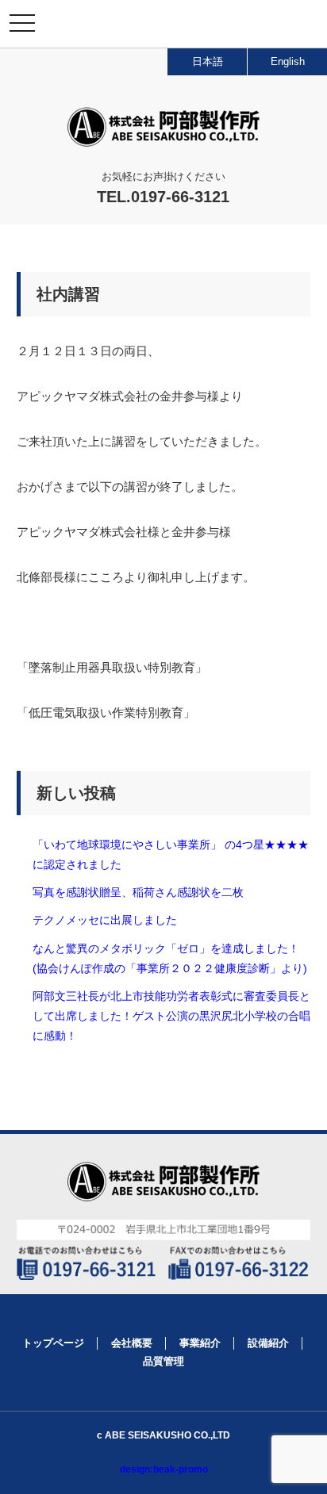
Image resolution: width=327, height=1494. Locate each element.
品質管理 (163, 1361)
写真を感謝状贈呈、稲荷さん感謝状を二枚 (138, 892)
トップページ (53, 1343)
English (288, 61)
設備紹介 (268, 1343)
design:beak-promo (164, 1469)
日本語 (207, 61)
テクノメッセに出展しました (105, 920)
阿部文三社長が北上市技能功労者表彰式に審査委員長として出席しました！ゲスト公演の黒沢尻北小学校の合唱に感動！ (171, 1016)
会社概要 (131, 1343)
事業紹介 (200, 1343)
